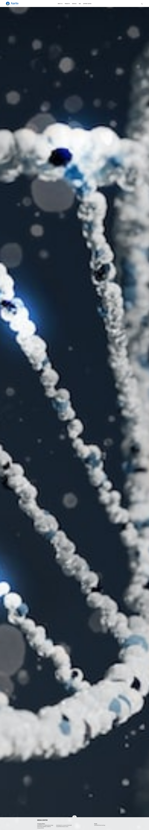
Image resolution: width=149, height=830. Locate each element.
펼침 (74, 816)
